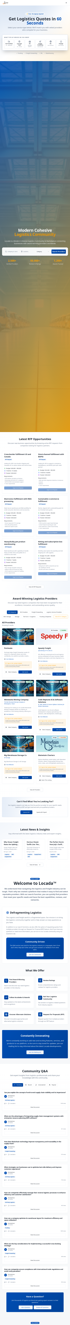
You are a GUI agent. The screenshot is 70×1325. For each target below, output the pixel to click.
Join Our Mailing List (35, 1052)
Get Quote (25, 672)
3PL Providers (24, 612)
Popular (54, 1085)
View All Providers (35, 790)
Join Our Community (35, 954)
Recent (30, 1085)
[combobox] (43, 251)
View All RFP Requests (35, 587)
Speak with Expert (42, 812)
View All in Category (60, 616)
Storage (17, 616)
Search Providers (58, 252)
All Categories (12, 612)
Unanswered (41, 1085)
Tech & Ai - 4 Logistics (29, 616)
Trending (19, 1085)
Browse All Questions (42, 1307)
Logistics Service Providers (54, 612)
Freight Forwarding (37, 612)
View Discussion (35, 1107)
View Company (12, 672)
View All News (34, 865)
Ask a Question (25, 1307)
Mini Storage (7, 616)
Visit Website (10, 659)
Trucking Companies (45, 616)
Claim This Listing (46, 780)
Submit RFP (26, 812)
